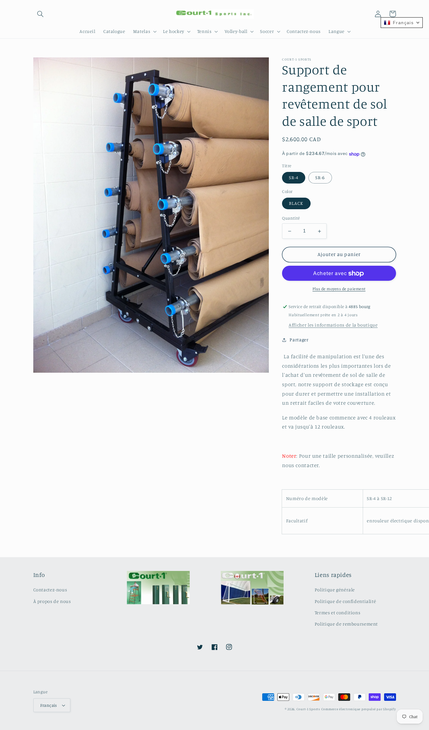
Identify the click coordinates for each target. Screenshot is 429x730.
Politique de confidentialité (345, 601)
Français (48, 705)
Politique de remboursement (346, 623)
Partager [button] (299, 340)
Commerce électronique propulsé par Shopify (358, 709)
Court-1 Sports (308, 709)
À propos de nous (52, 601)
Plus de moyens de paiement (339, 289)
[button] (40, 14)
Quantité (291, 218)
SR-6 (320, 177)
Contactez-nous (50, 589)
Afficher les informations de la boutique (333, 325)
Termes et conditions (338, 612)
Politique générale (335, 589)
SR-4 (293, 177)
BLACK (296, 203)
